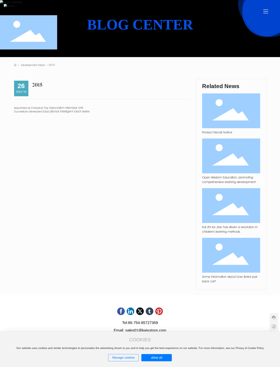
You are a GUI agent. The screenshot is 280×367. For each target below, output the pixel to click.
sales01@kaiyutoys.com (145, 330)
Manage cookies (123, 357)
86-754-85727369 (143, 323)
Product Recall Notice (217, 132)
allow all (156, 357)
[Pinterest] (159, 311)
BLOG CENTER (140, 25)
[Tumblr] (149, 311)
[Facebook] (121, 311)
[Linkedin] (130, 311)
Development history (33, 65)
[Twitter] (140, 311)
